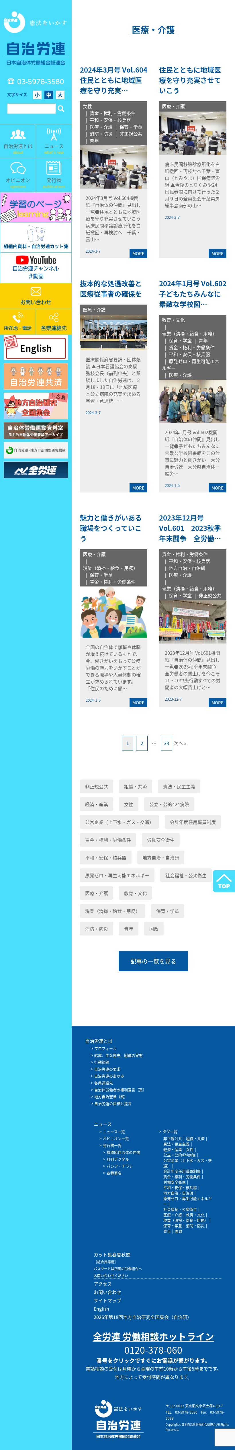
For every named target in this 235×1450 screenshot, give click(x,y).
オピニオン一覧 (116, 1138)
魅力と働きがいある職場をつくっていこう (111, 527)
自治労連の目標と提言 (113, 1103)
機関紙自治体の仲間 (123, 1152)
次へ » (180, 743)
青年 (94, 140)
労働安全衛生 (161, 839)
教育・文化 (173, 319)
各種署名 (114, 1173)
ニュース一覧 (114, 1131)
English (101, 1308)
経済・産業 (96, 804)
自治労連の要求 (107, 1069)
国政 (153, 928)
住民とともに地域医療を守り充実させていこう (190, 80)
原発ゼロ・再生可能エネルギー (117, 875)
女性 (87, 106)
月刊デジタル (118, 1159)
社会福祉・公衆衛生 (186, 875)
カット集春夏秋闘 (112, 1254)
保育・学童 (131, 126)
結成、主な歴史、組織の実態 (118, 1055)
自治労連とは (99, 1040)
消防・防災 (101, 133)
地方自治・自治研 (187, 567)
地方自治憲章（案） (111, 1096)
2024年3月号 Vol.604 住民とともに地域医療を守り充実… (117, 80)
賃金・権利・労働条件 (113, 113)
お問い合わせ (107, 1292)
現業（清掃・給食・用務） (189, 333)
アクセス (103, 1283)
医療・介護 (101, 126)
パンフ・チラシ (120, 1166)
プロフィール (105, 1048)
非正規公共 (131, 133)
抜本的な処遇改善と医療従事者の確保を (111, 288)
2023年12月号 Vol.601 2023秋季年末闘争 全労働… (190, 527)
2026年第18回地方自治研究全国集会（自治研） (143, 1316)
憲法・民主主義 (179, 786)
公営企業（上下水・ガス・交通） (119, 821)
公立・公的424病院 (169, 804)
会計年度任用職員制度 (193, 821)
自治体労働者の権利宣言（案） (120, 1089)
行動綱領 (101, 1062)
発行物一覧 (112, 1145)
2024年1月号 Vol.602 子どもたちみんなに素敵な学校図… (196, 293)
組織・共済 (135, 786)
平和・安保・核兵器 (110, 119)
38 (166, 743)
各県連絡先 (103, 1082)
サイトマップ (107, 1300)
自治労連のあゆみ (109, 1076)
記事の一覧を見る (153, 961)
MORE (138, 253)
